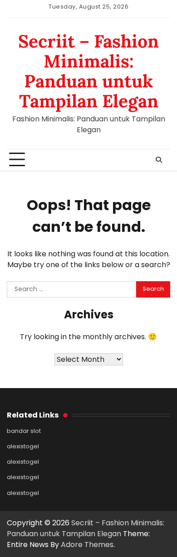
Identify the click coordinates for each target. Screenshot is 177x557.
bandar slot (24, 431)
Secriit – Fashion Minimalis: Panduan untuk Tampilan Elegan (88, 71)
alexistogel (23, 446)
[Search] (159, 160)
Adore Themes (87, 544)
